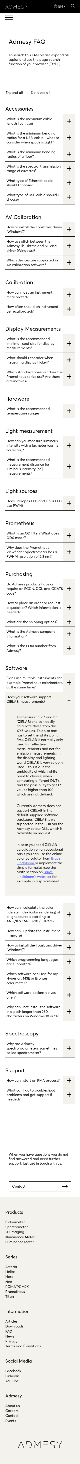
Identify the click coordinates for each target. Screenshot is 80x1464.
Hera (9, 1276)
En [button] (60, 6)
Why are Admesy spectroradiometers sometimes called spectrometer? (31, 1048)
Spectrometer (16, 1227)
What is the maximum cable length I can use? (29, 121)
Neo (8, 1281)
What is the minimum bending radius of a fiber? (31, 154)
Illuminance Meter (20, 1237)
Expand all (14, 92)
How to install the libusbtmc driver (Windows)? (34, 229)
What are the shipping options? (31, 622)
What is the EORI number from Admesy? (31, 648)
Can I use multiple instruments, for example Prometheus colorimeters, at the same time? (34, 682)
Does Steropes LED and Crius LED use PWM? (34, 503)
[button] (72, 5)
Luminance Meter (19, 1242)
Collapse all (40, 92)
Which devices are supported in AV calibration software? (32, 262)
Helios (10, 1271)
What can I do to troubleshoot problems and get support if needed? (30, 1095)
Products (14, 1212)
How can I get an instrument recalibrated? (29, 294)
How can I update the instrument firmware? (33, 933)
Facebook (13, 1371)
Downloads (14, 1326)
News (9, 1336)
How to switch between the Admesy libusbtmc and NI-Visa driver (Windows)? (31, 246)
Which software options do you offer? (31, 994)
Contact (12, 1415)
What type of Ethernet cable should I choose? (29, 182)
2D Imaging (14, 1232)
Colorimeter (15, 1222)
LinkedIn (12, 1376)
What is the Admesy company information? (30, 633)
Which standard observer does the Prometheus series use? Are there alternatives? (34, 376)
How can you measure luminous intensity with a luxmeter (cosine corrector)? (32, 445)
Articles (11, 1321)
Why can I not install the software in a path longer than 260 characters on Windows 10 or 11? (33, 1011)
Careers (11, 1410)
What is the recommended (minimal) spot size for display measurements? (30, 343)
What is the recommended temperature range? (28, 410)
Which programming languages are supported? (32, 961)
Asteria (11, 1266)
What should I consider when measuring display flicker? (29, 359)
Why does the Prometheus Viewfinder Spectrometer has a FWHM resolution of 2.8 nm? (31, 552)
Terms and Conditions (23, 1346)
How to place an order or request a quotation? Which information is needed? (33, 607)
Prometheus (15, 1291)
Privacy (11, 1341)
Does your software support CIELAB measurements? (28, 699)
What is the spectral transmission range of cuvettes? (33, 168)
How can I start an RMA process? (33, 1080)
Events (10, 1420)
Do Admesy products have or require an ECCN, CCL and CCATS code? (34, 588)
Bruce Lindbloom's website (35, 874)
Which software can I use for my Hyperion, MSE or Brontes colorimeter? (32, 978)
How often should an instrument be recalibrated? (32, 308)
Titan (9, 1296)
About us (12, 1405)
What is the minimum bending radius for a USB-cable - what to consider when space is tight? (32, 138)
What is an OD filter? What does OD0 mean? (32, 535)
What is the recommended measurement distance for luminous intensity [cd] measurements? (28, 466)
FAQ (8, 1331)
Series (11, 1257)
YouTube (12, 1381)
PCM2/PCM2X (17, 1286)
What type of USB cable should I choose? (32, 197)
